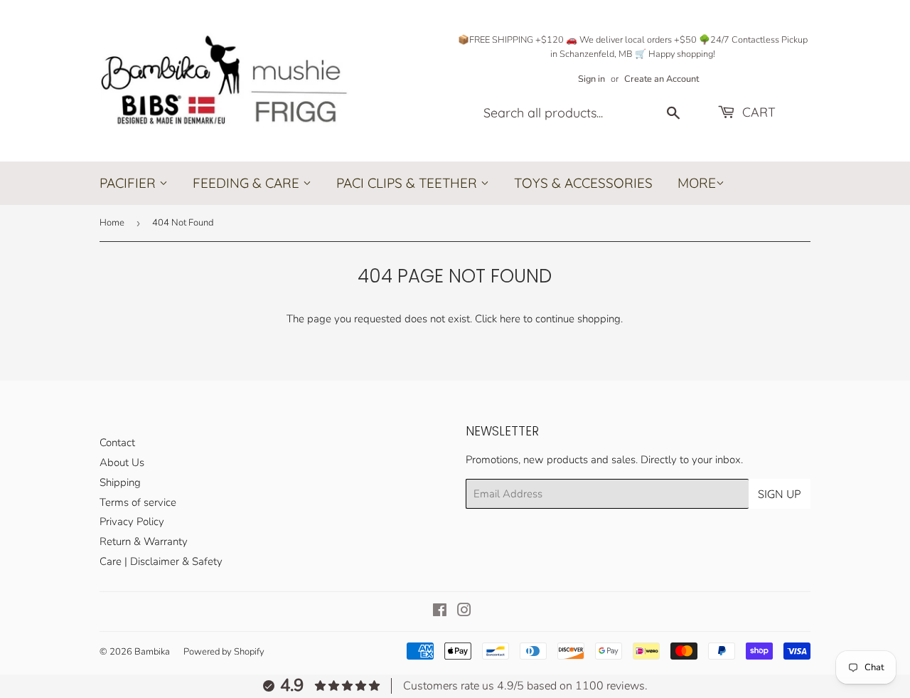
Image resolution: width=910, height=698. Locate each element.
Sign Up (779, 494)
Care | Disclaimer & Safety (161, 561)
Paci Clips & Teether (408, 182)
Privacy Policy (132, 521)
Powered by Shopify (223, 651)
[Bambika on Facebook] (439, 612)
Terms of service (138, 502)
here (510, 319)
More (697, 183)
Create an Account (661, 79)
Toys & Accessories (583, 182)
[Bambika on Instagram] (464, 612)
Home (112, 222)
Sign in (591, 79)
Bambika (152, 651)
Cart (757, 112)
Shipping (120, 482)
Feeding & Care (248, 182)
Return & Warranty (144, 541)
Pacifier (129, 182)
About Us (122, 462)
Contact (117, 442)
